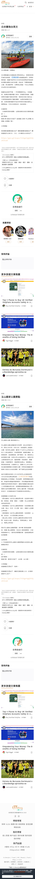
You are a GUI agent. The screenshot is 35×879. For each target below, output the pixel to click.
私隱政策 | (27, 862)
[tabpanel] (17, 10)
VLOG (8, 824)
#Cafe (27, 847)
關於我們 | (7, 862)
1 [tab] (14, 13)
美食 (20, 162)
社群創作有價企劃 (8, 6)
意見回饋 (29, 824)
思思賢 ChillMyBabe (8, 238)
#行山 (12, 847)
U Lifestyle (7, 857)
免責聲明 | (14, 862)
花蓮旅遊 (15, 77)
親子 (24, 162)
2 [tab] (16, 13)
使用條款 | (21, 862)
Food (29, 857)
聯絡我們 (21, 864)
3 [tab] (19, 13)
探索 (3, 824)
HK (19, 857)
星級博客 (21, 824)
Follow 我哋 (5, 170)
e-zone (19, 859)
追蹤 (30, 36)
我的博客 (17, 838)
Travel (14, 857)
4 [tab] (21, 13)
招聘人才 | (14, 864)
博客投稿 (17, 827)
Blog (15, 859)
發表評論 (7, 259)
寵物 (28, 162)
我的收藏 (21, 835)
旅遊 (2, 23)
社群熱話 (21, 6)
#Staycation (15, 850)
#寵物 (7, 847)
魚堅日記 (20, 238)
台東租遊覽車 (24, 476)
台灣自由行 (10, 35)
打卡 (11, 162)
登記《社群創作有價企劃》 (22, 157)
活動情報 (10, 164)
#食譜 (22, 847)
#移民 (22, 850)
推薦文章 (14, 824)
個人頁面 (6, 835)
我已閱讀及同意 (17, 876)
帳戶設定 (13, 835)
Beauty (24, 857)
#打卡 (17, 847)
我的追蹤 (28, 835)
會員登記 (31, 2)
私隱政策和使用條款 (19, 872)
